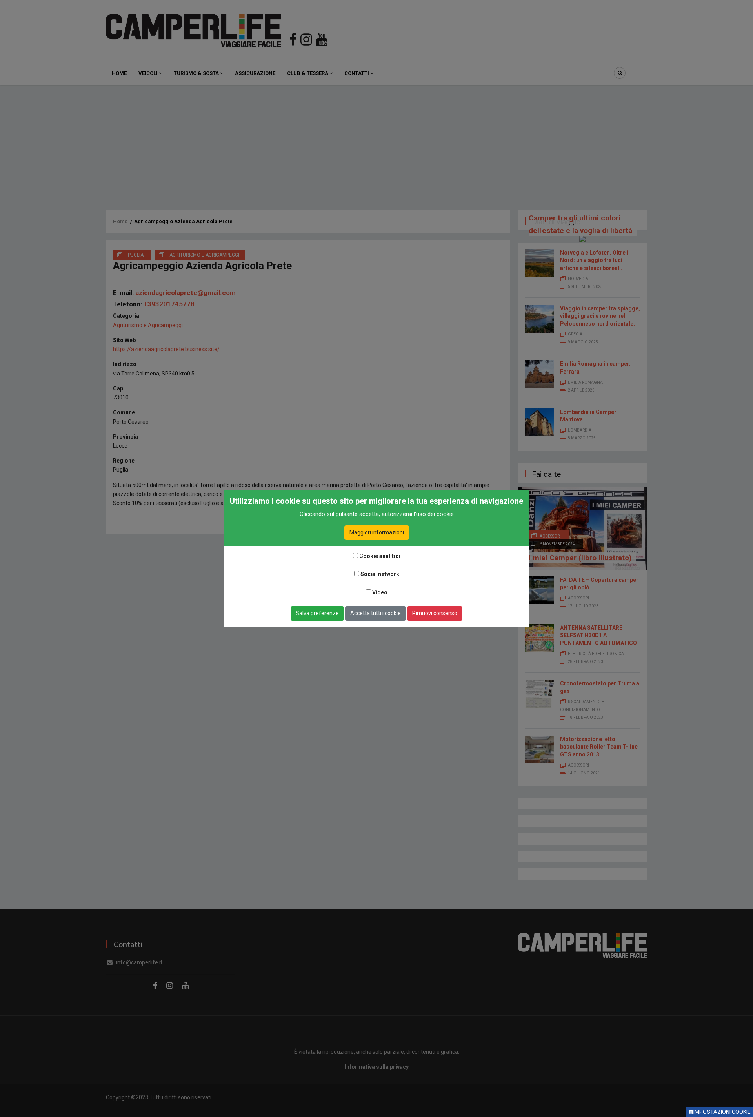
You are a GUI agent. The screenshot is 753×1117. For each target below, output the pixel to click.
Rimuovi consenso (434, 613)
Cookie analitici (379, 556)
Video (379, 592)
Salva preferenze (317, 613)
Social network (379, 574)
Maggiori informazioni (376, 532)
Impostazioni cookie (722, 1112)
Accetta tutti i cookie (375, 613)
